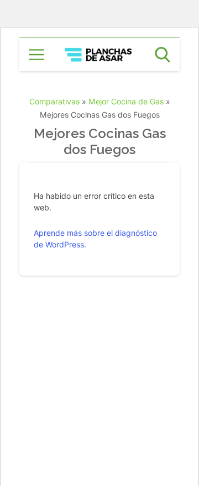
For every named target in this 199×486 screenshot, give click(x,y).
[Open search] (162, 54)
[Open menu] (36, 54)
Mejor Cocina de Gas (126, 101)
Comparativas (54, 101)
